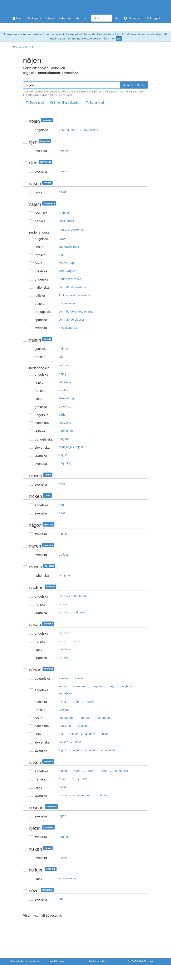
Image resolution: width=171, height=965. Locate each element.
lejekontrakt (66, 221)
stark (77, 771)
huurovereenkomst (71, 229)
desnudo (83, 795)
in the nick (121, 771)
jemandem (66, 717)
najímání (64, 348)
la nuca (63, 612)
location (64, 390)
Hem (19, 18)
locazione (65, 422)
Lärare (50, 18)
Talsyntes (65, 18)
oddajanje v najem (71, 447)
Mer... (79, 18)
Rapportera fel (25, 47)
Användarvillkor (97, 961)
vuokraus (65, 382)
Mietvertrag (66, 263)
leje (61, 356)
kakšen (63, 742)
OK (119, 38)
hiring (62, 374)
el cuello (80, 612)
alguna (77, 750)
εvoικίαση (66, 406)
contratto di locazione (73, 287)
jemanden (103, 717)
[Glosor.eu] (32, 6)
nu (73, 779)
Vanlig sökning (135, 85)
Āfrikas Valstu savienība (74, 295)
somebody (66, 693)
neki (78, 742)
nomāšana (66, 430)
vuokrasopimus (69, 246)
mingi (62, 701)
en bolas (101, 795)
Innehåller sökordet (66, 102)
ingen (62, 816)
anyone (97, 686)
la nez (78, 641)
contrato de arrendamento (76, 311)
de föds (64, 554)
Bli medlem (134, 18)
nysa (62, 484)
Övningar (33, 18)
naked (63, 771)
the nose (64, 633)
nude (104, 771)
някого (63, 678)
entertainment (68, 129)
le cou (63, 604)
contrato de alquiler (71, 319)
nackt (62, 192)
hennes (64, 150)
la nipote (64, 575)
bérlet (62, 414)
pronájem (65, 212)
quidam (90, 734)
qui (61, 734)
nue (84, 779)
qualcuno (65, 726)
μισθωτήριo (67, 271)
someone (79, 686)
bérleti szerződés (70, 279)
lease (62, 238)
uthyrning (65, 463)
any (111, 686)
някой (79, 678)
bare (91, 771)
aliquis (74, 734)
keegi (90, 701)
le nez (63, 641)
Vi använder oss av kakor (24, 961)
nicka (62, 513)
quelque (64, 709)
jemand (85, 717)
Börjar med (36, 102)
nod (61, 505)
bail (61, 254)
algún (62, 750)
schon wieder (67, 878)
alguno (93, 750)
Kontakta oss (57, 961)
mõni (76, 701)
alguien (63, 534)
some (62, 686)
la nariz (63, 657)
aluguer (64, 439)
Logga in (155, 18)
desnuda (64, 795)
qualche (83, 726)
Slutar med (96, 102)
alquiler (63, 455)
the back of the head (72, 596)
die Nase (64, 649)
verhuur (64, 365)
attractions (91, 129)
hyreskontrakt (68, 327)
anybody (127, 686)
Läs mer (109, 38)
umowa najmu (68, 303)
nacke (63, 857)
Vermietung (66, 398)
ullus (105, 734)
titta (61, 899)
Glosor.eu (148, 961)
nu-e (62, 779)
